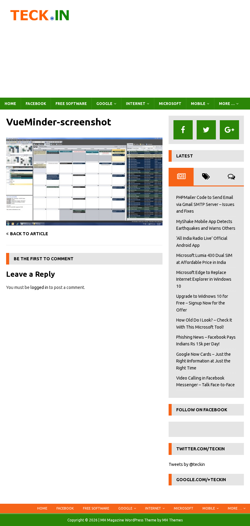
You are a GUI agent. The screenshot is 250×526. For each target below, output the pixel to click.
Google (104, 104)
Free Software (71, 104)
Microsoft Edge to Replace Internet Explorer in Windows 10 (203, 279)
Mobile (198, 104)
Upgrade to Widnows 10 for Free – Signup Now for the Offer (202, 303)
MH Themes (172, 520)
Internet (135, 104)
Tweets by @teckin (187, 464)
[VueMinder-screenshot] (84, 222)
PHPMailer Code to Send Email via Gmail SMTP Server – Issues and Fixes (205, 204)
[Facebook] (183, 129)
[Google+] (229, 129)
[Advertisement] (167, 49)
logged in (39, 287)
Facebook (36, 104)
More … (227, 104)
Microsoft (170, 104)
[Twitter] (206, 129)
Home (10, 104)
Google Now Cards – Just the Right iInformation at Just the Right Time (203, 361)
